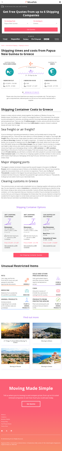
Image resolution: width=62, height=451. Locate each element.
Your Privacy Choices (6, 424)
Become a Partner (5, 419)
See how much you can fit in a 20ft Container (11, 237)
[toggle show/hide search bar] (1, 2)
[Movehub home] (31, 2)
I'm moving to (37, 21)
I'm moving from (9, 21)
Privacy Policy (4, 421)
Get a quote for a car (49, 246)
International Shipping (11, 45)
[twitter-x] (6, 431)
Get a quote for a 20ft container (10, 246)
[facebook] (2, 431)
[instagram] (11, 431)
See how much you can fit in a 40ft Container (31, 237)
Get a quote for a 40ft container (30, 246)
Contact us (3, 417)
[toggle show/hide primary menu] (60, 2)
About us (3, 414)
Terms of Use (4, 426)
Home (2, 45)
